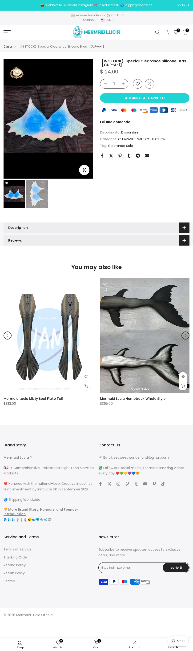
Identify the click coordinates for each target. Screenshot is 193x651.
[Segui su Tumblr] (136, 484)
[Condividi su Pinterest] (120, 156)
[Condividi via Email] (147, 156)
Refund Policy (15, 565)
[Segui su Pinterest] (127, 484)
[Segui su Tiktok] (163, 484)
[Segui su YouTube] (145, 484)
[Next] (85, 119)
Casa (8, 46)
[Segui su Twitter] (109, 484)
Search (9, 581)
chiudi (11, 5)
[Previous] (11, 119)
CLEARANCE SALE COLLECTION (141, 139)
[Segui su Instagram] (118, 484)
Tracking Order (16, 557)
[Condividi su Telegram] (138, 156)
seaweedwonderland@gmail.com (100, 15)
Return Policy (14, 573)
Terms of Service (18, 549)
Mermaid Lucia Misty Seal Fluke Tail (33, 398)
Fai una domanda (115, 122)
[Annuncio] (96, 5)
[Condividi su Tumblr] (129, 156)
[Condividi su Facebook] (102, 156)
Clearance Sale (120, 145)
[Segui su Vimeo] (154, 484)
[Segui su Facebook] (100, 484)
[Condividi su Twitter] (111, 156)
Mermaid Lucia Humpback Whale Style (132, 398)
